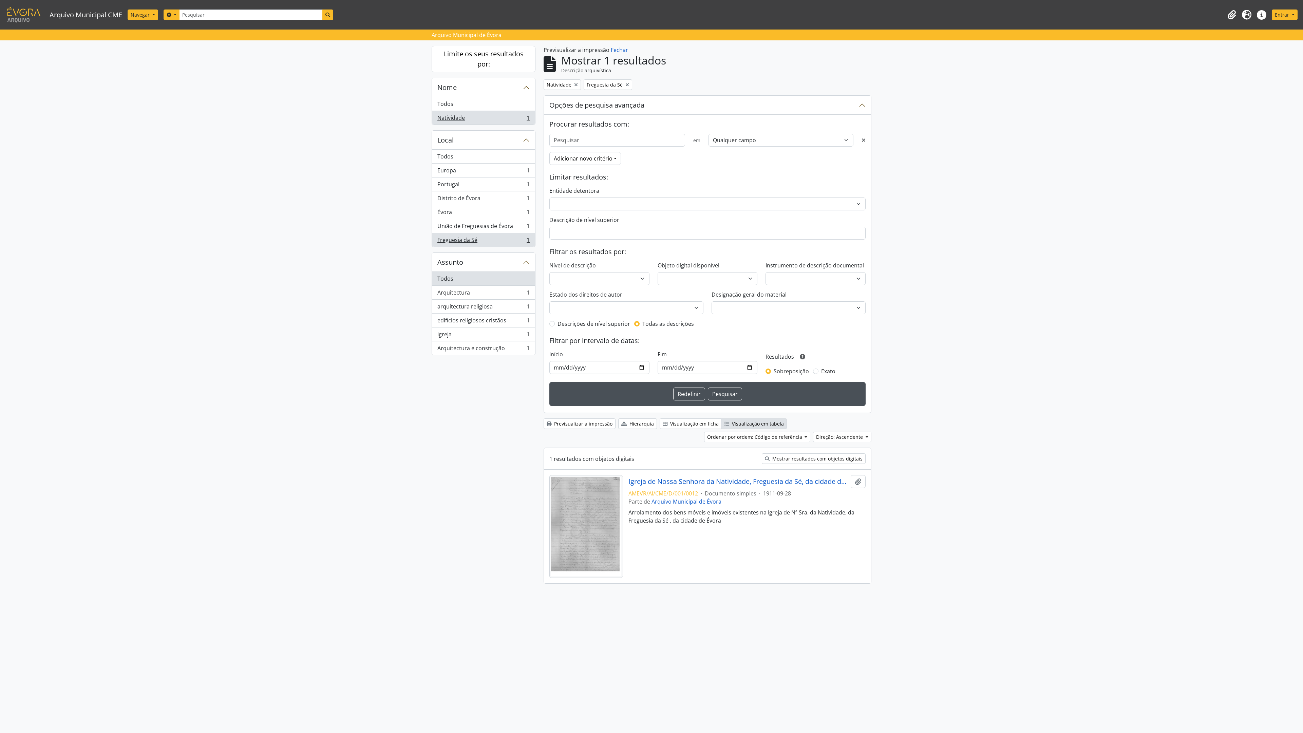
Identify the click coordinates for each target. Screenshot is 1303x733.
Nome (447, 87)
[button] (1231, 14)
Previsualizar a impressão (582, 423)
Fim (662, 354)
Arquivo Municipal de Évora (686, 501)
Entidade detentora (574, 190)
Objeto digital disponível (688, 265)
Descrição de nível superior (584, 220)
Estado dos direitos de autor (585, 294)
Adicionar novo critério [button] (583, 158)
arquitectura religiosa (483, 308)
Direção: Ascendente (840, 437)
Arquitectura (483, 294)
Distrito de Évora (483, 199)
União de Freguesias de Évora (483, 227)
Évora (483, 213)
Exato (828, 371)
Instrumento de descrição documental (815, 265)
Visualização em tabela (757, 423)
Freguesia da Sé (483, 241)
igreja (483, 336)
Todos (445, 104)
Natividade (483, 119)
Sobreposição (791, 371)
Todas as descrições (668, 323)
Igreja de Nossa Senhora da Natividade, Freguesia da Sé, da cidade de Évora (738, 481)
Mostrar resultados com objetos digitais (817, 458)
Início (556, 354)
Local (445, 140)
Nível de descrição (572, 265)
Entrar (1282, 15)
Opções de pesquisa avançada (596, 105)
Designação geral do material (749, 294)
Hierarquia (641, 423)
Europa (483, 172)
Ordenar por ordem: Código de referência (755, 437)
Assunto (450, 262)
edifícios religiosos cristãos (483, 322)
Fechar (619, 50)
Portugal (483, 186)
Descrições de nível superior (594, 323)
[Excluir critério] (864, 140)
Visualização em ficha (694, 423)
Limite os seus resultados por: (484, 59)
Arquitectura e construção (483, 349)
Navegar (141, 15)
